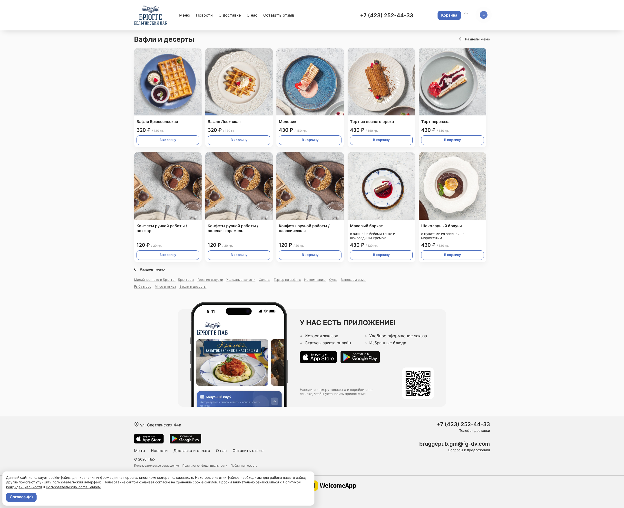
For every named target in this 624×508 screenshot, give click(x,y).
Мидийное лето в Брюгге (155, 280)
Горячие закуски (210, 280)
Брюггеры (186, 280)
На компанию (315, 280)
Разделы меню (477, 39)
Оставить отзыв (278, 15)
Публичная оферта (244, 465)
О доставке (230, 15)
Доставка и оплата (192, 450)
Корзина (449, 15)
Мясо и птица (165, 286)
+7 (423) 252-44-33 (386, 15)
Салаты (264, 280)
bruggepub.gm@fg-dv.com (454, 444)
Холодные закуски (240, 280)
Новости (204, 15)
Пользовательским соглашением (73, 487)
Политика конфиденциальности (204, 465)
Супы (333, 280)
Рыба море (142, 286)
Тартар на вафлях (287, 280)
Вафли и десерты (192, 286)
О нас (252, 15)
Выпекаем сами (353, 280)
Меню (184, 15)
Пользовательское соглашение (156, 465)
